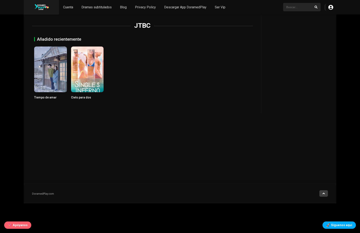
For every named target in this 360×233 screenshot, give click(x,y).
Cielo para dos (81, 97)
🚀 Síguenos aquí (339, 225)
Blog (123, 7)
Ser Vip (220, 7)
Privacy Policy (145, 7)
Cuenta (68, 7)
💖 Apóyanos (18, 225)
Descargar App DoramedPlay (185, 7)
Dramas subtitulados (96, 7)
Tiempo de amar (45, 97)
